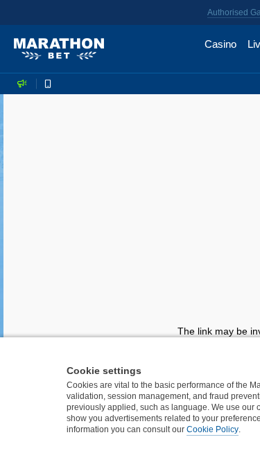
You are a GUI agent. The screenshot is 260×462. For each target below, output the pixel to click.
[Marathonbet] (59, 49)
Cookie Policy (213, 429)
